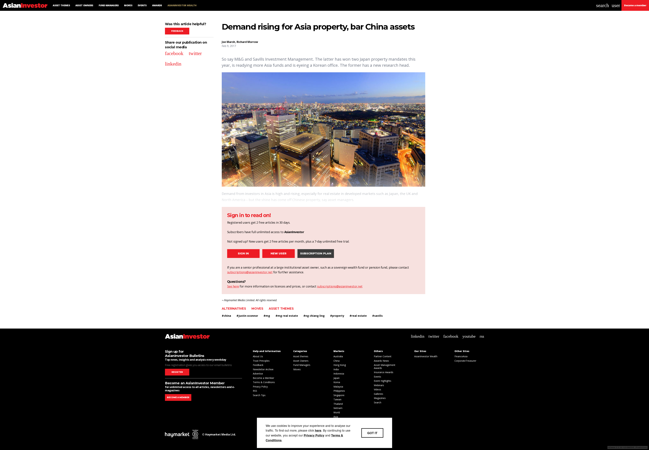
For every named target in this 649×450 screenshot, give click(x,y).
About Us (258, 356)
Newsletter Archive (263, 369)
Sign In (243, 253)
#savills (377, 316)
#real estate (358, 316)
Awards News (381, 360)
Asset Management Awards (384, 366)
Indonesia (338, 373)
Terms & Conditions (264, 382)
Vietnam (337, 408)
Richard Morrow (247, 42)
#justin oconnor (247, 316)
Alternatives (234, 308)
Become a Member (263, 378)
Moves (257, 308)
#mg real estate (286, 316)
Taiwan (337, 399)
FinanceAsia (460, 356)
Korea (336, 382)
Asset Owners (300, 360)
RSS (255, 390)
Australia (338, 356)
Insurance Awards (383, 372)
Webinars (379, 385)
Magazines (380, 398)
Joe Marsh (228, 42)
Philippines (339, 390)
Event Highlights (382, 380)
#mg (266, 316)
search (602, 5)
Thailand (338, 403)
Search (377, 402)
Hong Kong (339, 365)
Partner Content (382, 356)
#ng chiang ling (314, 316)
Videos (377, 389)
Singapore (338, 395)
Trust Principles (261, 360)
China (336, 360)
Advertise (258, 373)
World (336, 412)
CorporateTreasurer (465, 360)
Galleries (378, 393)
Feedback (177, 31)
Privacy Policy (260, 386)
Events (377, 376)
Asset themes (281, 308)
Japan (336, 378)
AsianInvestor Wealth (425, 356)
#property (337, 316)
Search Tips (259, 395)
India (336, 369)
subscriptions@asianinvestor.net (250, 272)
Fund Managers (301, 365)
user (616, 5)
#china (226, 316)
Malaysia (338, 386)
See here (233, 286)
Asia (335, 416)
